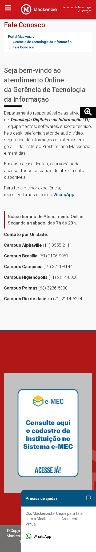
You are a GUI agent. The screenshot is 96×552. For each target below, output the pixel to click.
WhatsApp (63, 194)
